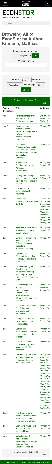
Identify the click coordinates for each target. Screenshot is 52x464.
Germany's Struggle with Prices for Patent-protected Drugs (26, 428)
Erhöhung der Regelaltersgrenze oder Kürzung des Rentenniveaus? (26, 166)
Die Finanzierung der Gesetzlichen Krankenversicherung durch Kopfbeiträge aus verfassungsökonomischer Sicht (27, 273)
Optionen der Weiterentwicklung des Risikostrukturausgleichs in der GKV (26, 257)
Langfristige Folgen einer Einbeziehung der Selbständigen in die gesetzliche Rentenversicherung (26, 243)
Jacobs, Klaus (46, 201)
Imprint (15, 462)
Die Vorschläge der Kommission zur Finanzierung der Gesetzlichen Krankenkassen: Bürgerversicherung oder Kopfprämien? (26, 292)
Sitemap (29, 462)
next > (45, 102)
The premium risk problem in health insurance (23, 191)
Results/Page (29, 84)
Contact (9, 462)
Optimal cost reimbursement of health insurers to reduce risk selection (26, 332)
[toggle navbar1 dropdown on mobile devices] (5, 3)
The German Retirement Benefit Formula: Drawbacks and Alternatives (26, 309)
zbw (25, 4)
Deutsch (46, 462)
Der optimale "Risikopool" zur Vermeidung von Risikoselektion (26, 321)
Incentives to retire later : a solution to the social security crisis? (26, 230)
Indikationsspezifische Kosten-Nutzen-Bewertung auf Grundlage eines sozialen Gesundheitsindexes (26, 441)
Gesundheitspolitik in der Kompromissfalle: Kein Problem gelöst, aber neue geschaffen (26, 358)
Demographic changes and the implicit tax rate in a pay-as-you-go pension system (26, 179)
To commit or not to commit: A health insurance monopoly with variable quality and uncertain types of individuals (26, 133)
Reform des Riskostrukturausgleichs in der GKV (27, 201)
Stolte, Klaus (45, 121)
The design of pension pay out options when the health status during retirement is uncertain (26, 416)
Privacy (22, 462)
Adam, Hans (45, 357)
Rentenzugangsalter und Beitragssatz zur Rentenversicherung (26, 118)
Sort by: (15, 79)
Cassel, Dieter (46, 198)
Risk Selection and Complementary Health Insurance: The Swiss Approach (25, 345)
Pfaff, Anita (44, 384)
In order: (36, 79)
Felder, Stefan (46, 222)
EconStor (9, 23)
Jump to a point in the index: (26, 51)
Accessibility (37, 462)
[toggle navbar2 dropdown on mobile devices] (47, 3)
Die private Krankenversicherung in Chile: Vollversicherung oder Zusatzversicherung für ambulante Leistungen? (26, 151)
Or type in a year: (26, 60)
